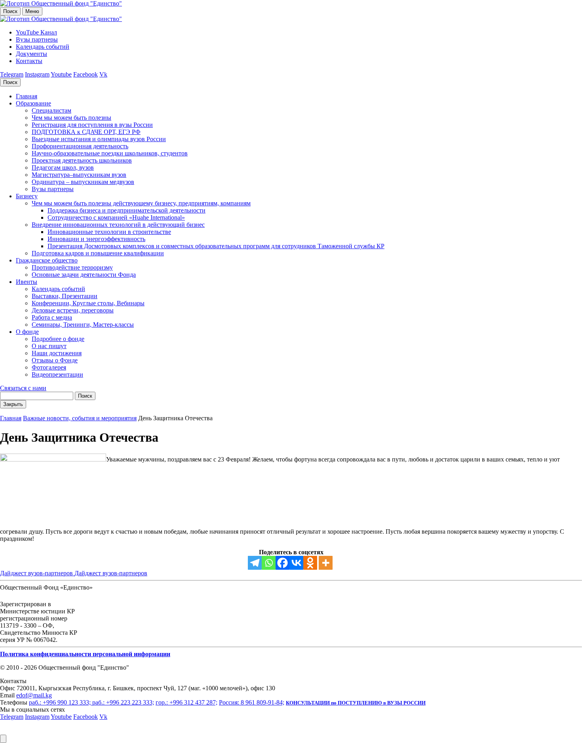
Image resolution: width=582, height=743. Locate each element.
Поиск (10, 11)
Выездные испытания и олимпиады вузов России (99, 139)
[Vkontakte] (296, 563)
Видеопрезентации (57, 374)
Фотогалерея (49, 367)
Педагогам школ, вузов (63, 167)
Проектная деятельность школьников (82, 160)
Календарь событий (42, 46)
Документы (31, 53)
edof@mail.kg (34, 695)
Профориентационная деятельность (80, 146)
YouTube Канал (36, 32)
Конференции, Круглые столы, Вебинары (88, 303)
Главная (26, 96)
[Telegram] (255, 563)
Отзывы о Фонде (55, 360)
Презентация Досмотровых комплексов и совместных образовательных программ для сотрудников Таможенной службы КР (216, 246)
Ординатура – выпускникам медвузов (83, 181)
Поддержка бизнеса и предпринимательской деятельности (126, 210)
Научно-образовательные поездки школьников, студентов (110, 153)
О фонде (27, 331)
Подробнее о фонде (58, 338)
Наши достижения (57, 353)
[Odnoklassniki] (310, 563)
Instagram (37, 74)
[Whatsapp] (269, 563)
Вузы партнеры (37, 39)
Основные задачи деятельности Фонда (84, 274)
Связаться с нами (23, 388)
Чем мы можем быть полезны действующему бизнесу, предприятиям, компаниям (141, 203)
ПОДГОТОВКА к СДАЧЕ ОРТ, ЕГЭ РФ (86, 131)
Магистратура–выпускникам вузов (79, 174)
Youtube (61, 74)
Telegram (11, 74)
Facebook (85, 74)
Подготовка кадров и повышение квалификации (98, 253)
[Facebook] (282, 563)
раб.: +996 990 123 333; (60, 702)
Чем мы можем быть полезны (71, 117)
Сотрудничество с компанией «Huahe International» (116, 217)
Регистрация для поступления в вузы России (92, 124)
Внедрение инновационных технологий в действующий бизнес (118, 224)
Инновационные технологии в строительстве (109, 231)
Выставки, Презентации (64, 296)
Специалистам (51, 110)
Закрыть (13, 404)
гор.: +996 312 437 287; (186, 702)
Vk (103, 74)
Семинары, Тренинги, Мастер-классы (83, 324)
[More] (325, 563)
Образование (33, 103)
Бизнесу (27, 196)
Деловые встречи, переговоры (73, 310)
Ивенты (26, 281)
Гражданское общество (47, 260)
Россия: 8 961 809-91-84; (251, 702)
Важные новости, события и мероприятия (80, 418)
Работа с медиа (52, 317)
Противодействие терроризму (72, 267)
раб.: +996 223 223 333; (123, 702)
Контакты (29, 60)
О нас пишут (49, 346)
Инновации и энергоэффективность (96, 239)
